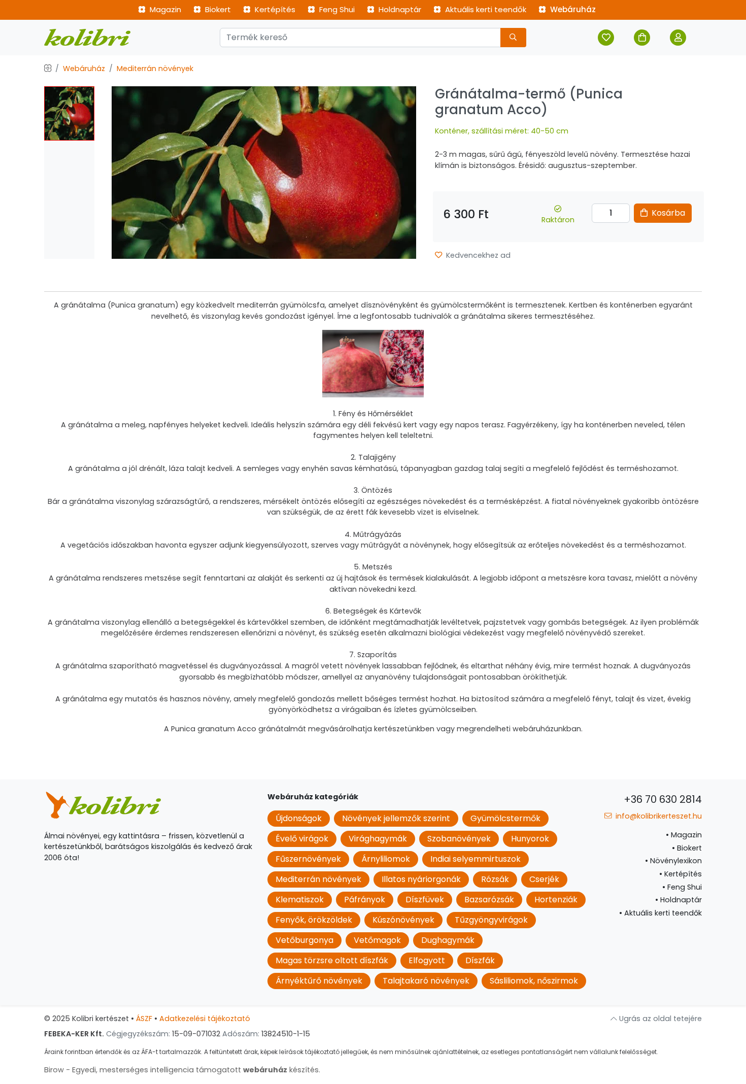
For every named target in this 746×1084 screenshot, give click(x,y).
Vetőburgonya (304, 940)
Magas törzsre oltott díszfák (332, 960)
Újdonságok (299, 818)
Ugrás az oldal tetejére (659, 1018)
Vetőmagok (377, 940)
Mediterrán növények (155, 68)
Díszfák (480, 960)
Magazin (164, 9)
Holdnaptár (399, 9)
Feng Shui (336, 9)
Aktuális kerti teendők (484, 9)
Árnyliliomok (385, 859)
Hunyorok (530, 838)
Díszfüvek (424, 899)
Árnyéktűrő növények (319, 981)
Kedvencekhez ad (477, 255)
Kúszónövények (403, 920)
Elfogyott (427, 960)
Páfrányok (364, 899)
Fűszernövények (308, 859)
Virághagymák (378, 838)
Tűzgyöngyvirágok (491, 920)
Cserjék (544, 879)
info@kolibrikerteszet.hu (658, 816)
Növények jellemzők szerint (396, 818)
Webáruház (572, 9)
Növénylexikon (673, 861)
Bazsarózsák (489, 899)
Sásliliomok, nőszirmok (534, 981)
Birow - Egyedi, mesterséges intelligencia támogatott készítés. (182, 1070)
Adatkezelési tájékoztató (204, 1018)
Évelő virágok (302, 838)
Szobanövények (459, 838)
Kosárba (667, 213)
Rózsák (495, 879)
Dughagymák (447, 940)
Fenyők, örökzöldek (314, 920)
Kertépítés (274, 9)
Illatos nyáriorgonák (421, 879)
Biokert (217, 9)
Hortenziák (556, 899)
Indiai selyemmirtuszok (475, 859)
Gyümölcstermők (505, 818)
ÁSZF (144, 1018)
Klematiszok (300, 899)
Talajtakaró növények (426, 981)
